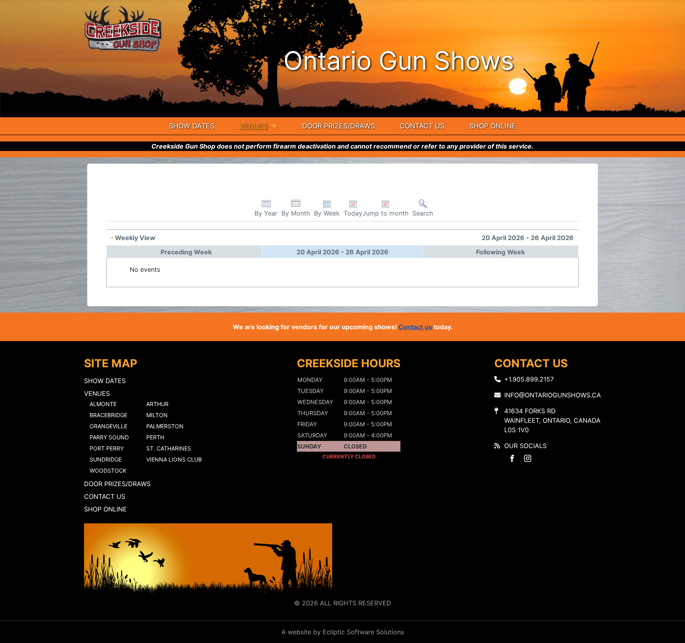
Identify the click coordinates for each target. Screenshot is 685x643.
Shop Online (492, 126)
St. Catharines (168, 448)
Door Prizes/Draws (338, 126)
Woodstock (108, 470)
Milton (157, 415)
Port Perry (107, 448)
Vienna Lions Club (174, 459)
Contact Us (422, 126)
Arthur (157, 404)
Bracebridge (108, 415)
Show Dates (191, 126)
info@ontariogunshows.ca (552, 395)
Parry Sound (109, 437)
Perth (155, 437)
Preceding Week (186, 252)
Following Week (500, 252)
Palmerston (165, 426)
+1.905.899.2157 (529, 379)
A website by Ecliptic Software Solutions (342, 632)
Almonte (103, 404)
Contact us (415, 327)
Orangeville (108, 426)
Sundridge (106, 459)
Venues (253, 126)
